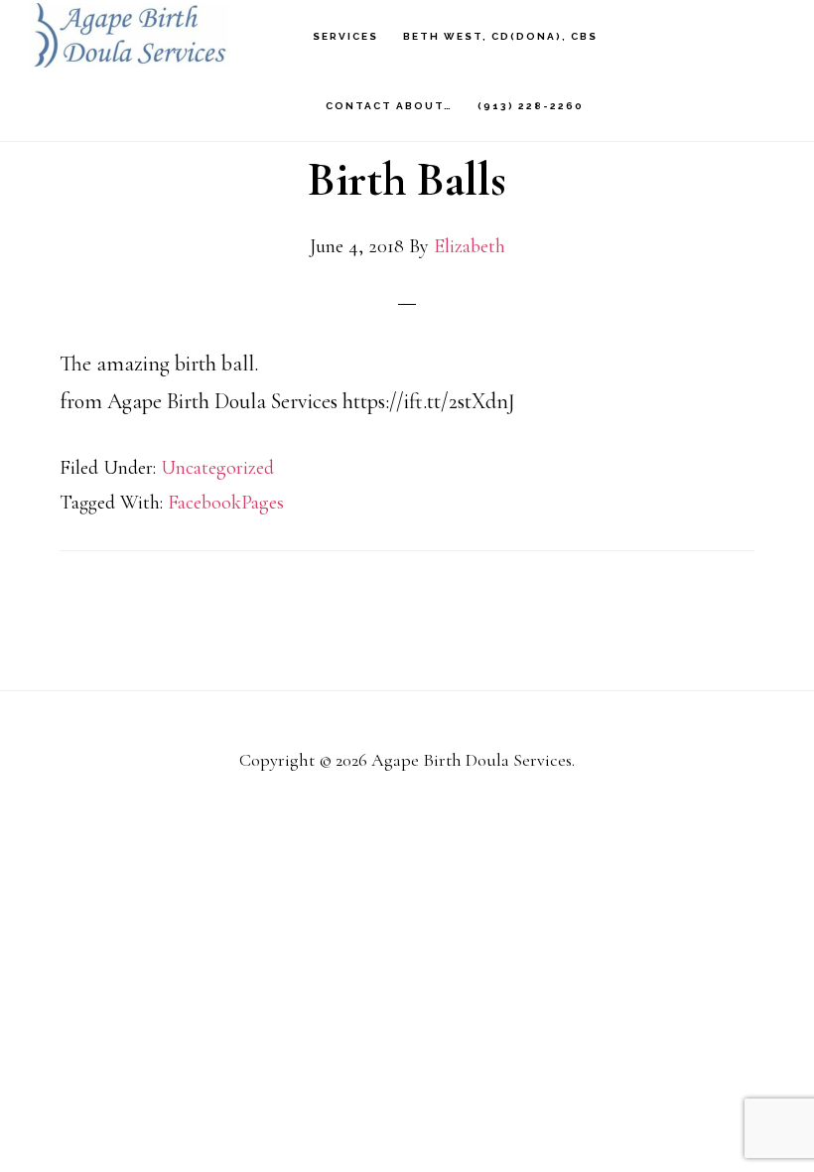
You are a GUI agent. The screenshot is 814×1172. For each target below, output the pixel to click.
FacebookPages (226, 502)
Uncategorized (217, 468)
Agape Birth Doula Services (129, 35)
